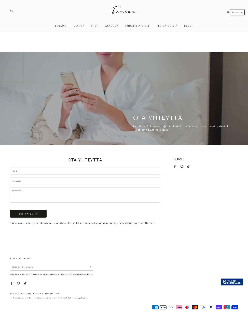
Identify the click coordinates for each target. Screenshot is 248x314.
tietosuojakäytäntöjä (104, 222)
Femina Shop (25, 293)
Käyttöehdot (64, 298)
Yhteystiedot (81, 298)
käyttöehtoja (130, 222)
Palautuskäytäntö (22, 298)
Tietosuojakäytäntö (45, 298)
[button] (12, 11)
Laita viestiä (28, 213)
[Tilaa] (91, 267)
